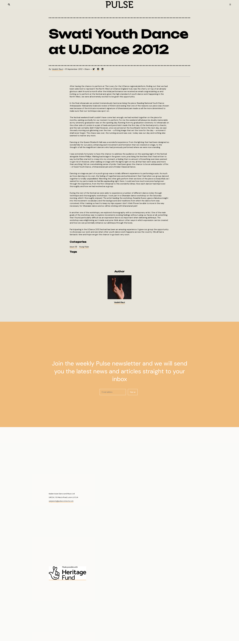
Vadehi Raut (57, 69)
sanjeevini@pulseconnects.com (61, 501)
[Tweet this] (94, 69)
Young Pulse (84, 247)
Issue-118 (73, 247)
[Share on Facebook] (98, 69)
